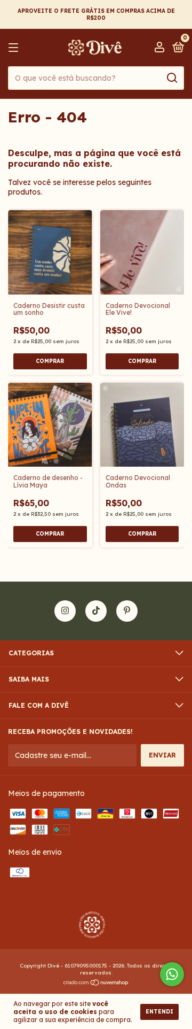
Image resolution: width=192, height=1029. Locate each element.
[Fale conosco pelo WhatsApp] (172, 974)
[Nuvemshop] (96, 983)
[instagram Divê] (65, 611)
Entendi (159, 1011)
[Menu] (15, 47)
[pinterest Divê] (127, 611)
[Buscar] (171, 78)
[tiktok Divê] (96, 611)
